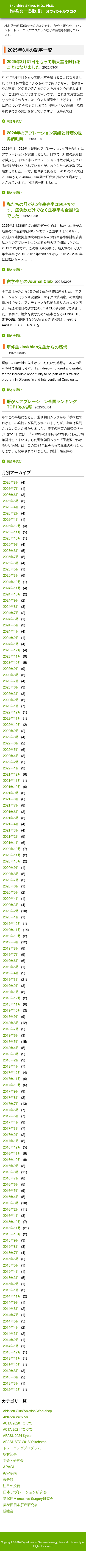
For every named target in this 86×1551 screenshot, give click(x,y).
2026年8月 (11, 482)
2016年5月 (11, 1190)
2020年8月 (11, 873)
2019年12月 (12, 923)
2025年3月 (11, 575)
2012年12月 (12, 1389)
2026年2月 (11, 513)
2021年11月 (12, 780)
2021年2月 (11, 836)
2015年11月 (12, 1227)
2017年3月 (11, 1128)
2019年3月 (11, 979)
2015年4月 (11, 1271)
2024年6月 (11, 618)
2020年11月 (12, 854)
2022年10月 (12, 724)
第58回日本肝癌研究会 (20, 1504)
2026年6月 (11, 494)
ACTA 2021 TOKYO (18, 1429)
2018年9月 (11, 1016)
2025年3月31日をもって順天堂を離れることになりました (44, 64)
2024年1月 (11, 643)
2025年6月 (11, 562)
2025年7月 (11, 556)
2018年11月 (12, 1004)
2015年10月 (12, 1233)
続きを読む (14, 121)
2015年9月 (11, 1240)
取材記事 (10, 1454)
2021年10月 (12, 786)
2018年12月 (12, 997)
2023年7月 (11, 680)
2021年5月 (11, 817)
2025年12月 (12, 525)
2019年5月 (11, 966)
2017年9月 (11, 1091)
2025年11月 (12, 531)
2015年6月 (11, 1258)
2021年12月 (12, 774)
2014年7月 (11, 1314)
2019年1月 (11, 991)
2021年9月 (11, 792)
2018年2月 (11, 1060)
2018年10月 (12, 1010)
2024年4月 (11, 631)
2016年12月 (12, 1147)
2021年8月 (11, 798)
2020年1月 (11, 917)
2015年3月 (11, 1277)
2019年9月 (11, 941)
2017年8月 (11, 1097)
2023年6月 (11, 687)
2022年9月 (11, 730)
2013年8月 (11, 1370)
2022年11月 (12, 718)
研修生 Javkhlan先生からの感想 (37, 347)
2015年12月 (12, 1221)
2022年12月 (12, 712)
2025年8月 (11, 550)
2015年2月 (11, 1283)
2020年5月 (11, 892)
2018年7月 (11, 1028)
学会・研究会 (13, 1460)
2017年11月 (12, 1078)
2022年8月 (11, 736)
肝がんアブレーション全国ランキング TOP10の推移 (42, 404)
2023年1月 (11, 705)
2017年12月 (12, 1072)
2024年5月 (11, 625)
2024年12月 (12, 581)
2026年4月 (11, 506)
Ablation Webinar (15, 1416)
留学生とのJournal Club (30, 281)
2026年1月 (11, 519)
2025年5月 (11, 569)
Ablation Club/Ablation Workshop (27, 1410)
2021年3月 (11, 830)
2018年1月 (11, 1066)
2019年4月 (11, 972)
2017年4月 (11, 1122)
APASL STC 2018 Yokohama (25, 1441)
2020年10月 (12, 861)
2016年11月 (12, 1153)
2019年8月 (11, 948)
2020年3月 (11, 904)
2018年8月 (11, 1022)
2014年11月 (12, 1296)
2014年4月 (11, 1327)
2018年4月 (11, 1047)
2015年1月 (11, 1289)
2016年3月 (11, 1202)
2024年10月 (12, 594)
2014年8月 (11, 1308)
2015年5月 (11, 1265)
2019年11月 (12, 929)
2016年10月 (12, 1159)
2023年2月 (11, 699)
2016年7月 (11, 1178)
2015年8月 (11, 1246)
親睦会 (8, 1510)
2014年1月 (11, 1345)
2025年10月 (12, 538)
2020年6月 (11, 886)
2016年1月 (11, 1215)
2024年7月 (11, 612)
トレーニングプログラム (22, 1447)
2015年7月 (11, 1252)
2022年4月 (11, 755)
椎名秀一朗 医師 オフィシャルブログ (43, 8)
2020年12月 (12, 848)
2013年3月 (11, 1383)
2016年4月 (11, 1196)
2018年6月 (11, 1035)
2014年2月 (11, 1339)
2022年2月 (11, 761)
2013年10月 (12, 1364)
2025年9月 (11, 544)
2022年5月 (11, 749)
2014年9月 (11, 1302)
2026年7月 (11, 488)
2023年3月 (11, 693)
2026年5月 (11, 500)
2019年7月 (11, 954)
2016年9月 (11, 1165)
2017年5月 (11, 1115)
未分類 (8, 1479)
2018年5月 (11, 1041)
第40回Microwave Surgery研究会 (28, 1498)
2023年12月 (12, 649)
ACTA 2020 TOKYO (18, 1423)
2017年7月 (11, 1103)
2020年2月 (11, 910)
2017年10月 (12, 1084)
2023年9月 (11, 668)
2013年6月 (11, 1377)
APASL (9, 1466)
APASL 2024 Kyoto (17, 1435)
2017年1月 (11, 1140)
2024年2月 (11, 637)
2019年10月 (12, 935)
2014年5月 (11, 1321)
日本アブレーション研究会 (25, 1492)
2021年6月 (11, 811)
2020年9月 (11, 867)
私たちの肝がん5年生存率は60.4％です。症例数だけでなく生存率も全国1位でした (43, 209)
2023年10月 (12, 662)
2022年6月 (11, 743)
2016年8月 (11, 1171)
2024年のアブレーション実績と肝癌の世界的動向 (44, 135)
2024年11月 (12, 587)
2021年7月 (11, 805)
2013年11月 (12, 1358)
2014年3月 (11, 1333)
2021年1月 (11, 842)
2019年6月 (11, 960)
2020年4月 (11, 898)
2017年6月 (11, 1109)
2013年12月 (12, 1352)
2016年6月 (11, 1184)
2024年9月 (11, 600)
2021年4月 (11, 823)
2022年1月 (11, 768)
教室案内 (10, 1473)
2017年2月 (11, 1134)
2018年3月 (11, 1053)
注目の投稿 (11, 1485)
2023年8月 (11, 674)
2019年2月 (11, 985)
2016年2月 (11, 1209)
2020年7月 (11, 879)
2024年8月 (11, 606)
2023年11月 (12, 656)
